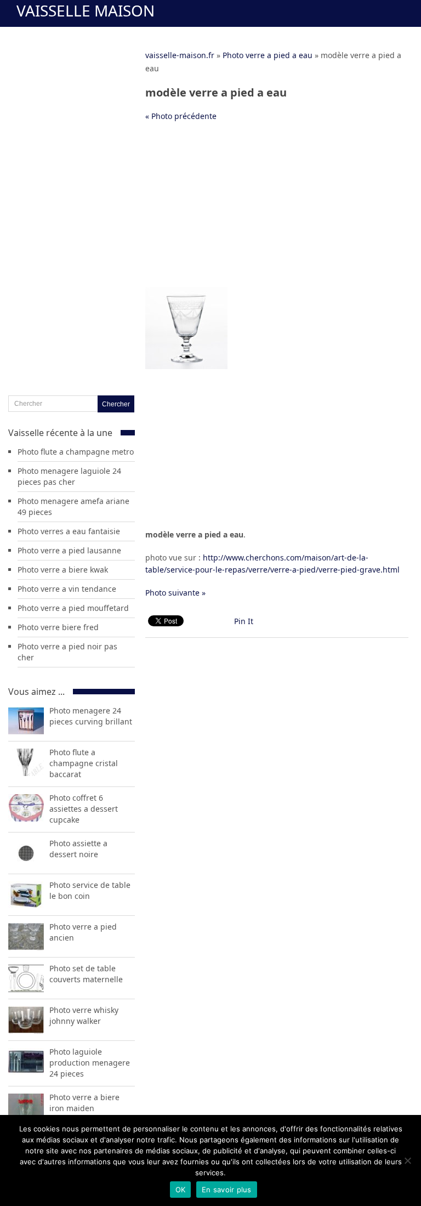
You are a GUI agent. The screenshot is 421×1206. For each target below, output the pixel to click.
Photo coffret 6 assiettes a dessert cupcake (83, 808)
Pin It (243, 621)
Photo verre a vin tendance (67, 589)
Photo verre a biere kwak (63, 569)
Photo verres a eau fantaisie (69, 531)
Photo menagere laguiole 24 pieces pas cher (69, 476)
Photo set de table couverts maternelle (86, 973)
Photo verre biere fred (58, 627)
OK (180, 1189)
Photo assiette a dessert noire (78, 848)
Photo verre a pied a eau (267, 55)
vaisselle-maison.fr (179, 55)
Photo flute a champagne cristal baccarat (83, 763)
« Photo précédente (181, 116)
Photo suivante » (175, 592)
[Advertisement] (276, 210)
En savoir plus (227, 1189)
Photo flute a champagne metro (76, 451)
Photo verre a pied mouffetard (73, 608)
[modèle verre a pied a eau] (186, 366)
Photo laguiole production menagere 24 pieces (89, 1062)
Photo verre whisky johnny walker (83, 1015)
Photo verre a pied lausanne (69, 550)
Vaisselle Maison (85, 10)
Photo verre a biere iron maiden (84, 1102)
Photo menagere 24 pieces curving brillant (90, 716)
